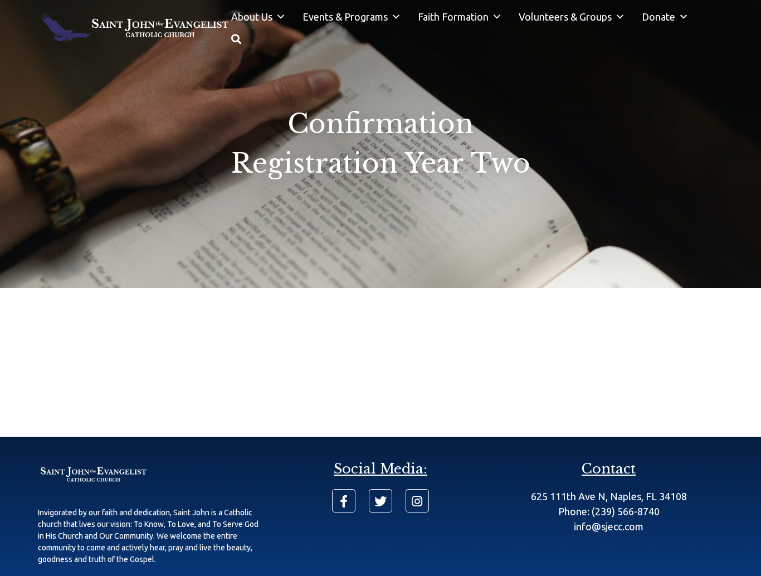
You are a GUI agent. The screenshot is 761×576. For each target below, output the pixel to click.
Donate (658, 16)
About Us (251, 16)
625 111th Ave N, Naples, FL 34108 (609, 496)
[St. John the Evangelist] (134, 28)
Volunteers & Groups (565, 16)
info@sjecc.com (608, 526)
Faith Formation (453, 16)
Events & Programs (345, 16)
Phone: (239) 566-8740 (609, 511)
